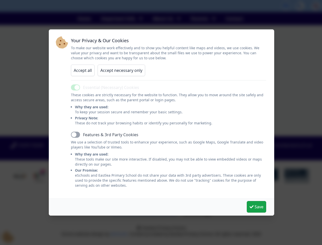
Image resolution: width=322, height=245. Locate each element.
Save (258, 207)
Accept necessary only (121, 70)
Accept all (83, 70)
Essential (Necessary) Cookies (111, 87)
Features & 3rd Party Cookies (110, 134)
